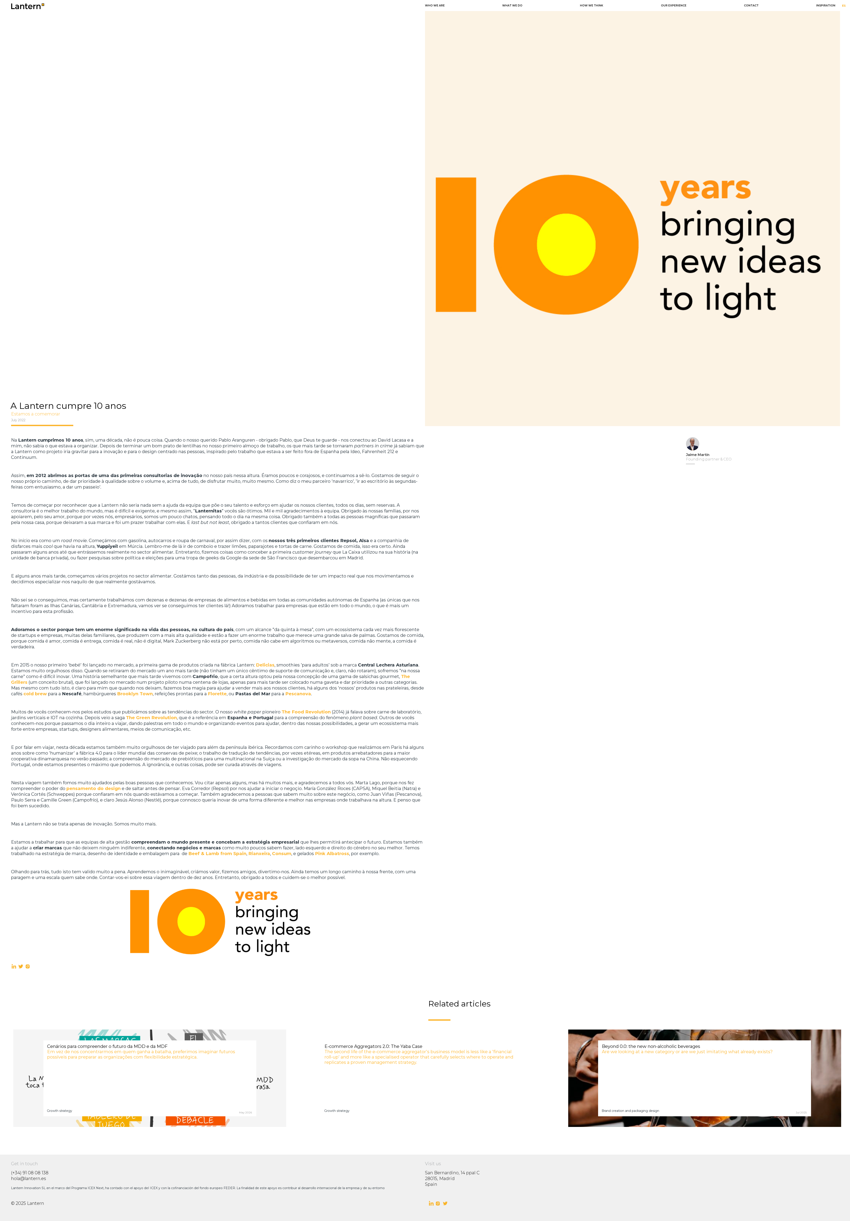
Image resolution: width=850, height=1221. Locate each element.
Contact (751, 5)
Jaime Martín (697, 455)
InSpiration (825, 5)
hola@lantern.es (28, 1178)
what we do (512, 5)
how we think (591, 5)
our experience (673, 5)
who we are (435, 5)
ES (844, 5)
